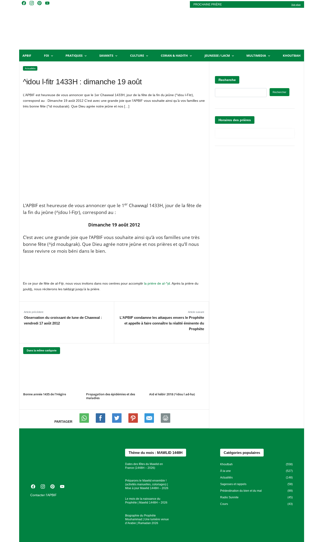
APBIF (26, 55)
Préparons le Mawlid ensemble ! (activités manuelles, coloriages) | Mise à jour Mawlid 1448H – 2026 (146, 484)
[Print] (165, 421)
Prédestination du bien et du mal (241, 490)
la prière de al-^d (157, 283)
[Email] (149, 421)
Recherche (227, 80)
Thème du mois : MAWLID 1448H (156, 453)
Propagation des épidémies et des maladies (110, 396)
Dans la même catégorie (42, 350)
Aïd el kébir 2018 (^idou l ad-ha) (172, 394)
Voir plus (296, 4)
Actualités (30, 68)
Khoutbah (292, 55)
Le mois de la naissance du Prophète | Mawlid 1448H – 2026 (146, 500)
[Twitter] (117, 421)
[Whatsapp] (84, 421)
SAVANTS (106, 55)
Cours (224, 504)
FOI (46, 55)
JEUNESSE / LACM (217, 55)
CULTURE (137, 55)
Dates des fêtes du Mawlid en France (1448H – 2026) (144, 465)
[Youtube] (101, 421)
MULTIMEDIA (256, 55)
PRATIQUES (74, 55)
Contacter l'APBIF (43, 495)
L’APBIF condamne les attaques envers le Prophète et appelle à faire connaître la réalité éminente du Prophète (162, 323)
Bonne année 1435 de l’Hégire (44, 394)
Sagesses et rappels (233, 484)
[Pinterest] (133, 421)
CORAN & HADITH (174, 55)
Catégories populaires (242, 453)
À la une (225, 471)
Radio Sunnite (229, 497)
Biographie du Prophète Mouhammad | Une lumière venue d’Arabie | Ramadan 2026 (147, 519)
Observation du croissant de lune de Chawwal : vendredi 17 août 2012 (63, 320)
